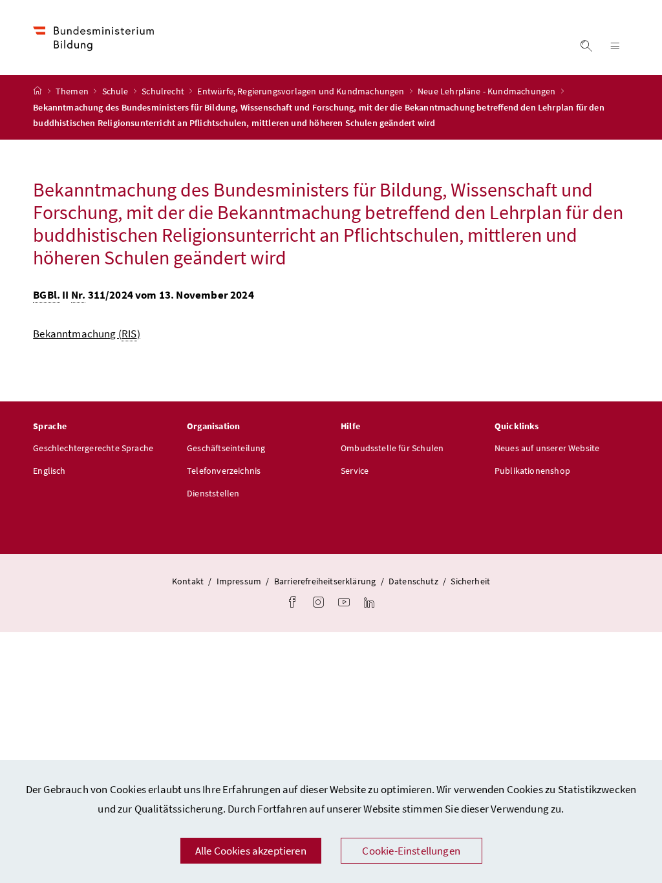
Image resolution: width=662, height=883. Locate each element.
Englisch (49, 470)
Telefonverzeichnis (224, 470)
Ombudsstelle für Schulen (392, 448)
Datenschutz (413, 581)
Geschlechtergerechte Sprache (93, 448)
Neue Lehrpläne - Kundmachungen (487, 91)
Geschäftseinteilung (226, 448)
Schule (116, 91)
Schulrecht (164, 91)
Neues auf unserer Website (547, 448)
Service (354, 470)
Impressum (239, 581)
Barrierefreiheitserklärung (325, 581)
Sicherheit (470, 581)
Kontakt (188, 581)
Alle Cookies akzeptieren (250, 851)
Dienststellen (213, 493)
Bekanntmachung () (86, 333)
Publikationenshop (532, 470)
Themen (73, 91)
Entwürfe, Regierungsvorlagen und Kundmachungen (301, 91)
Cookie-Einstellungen (411, 851)
